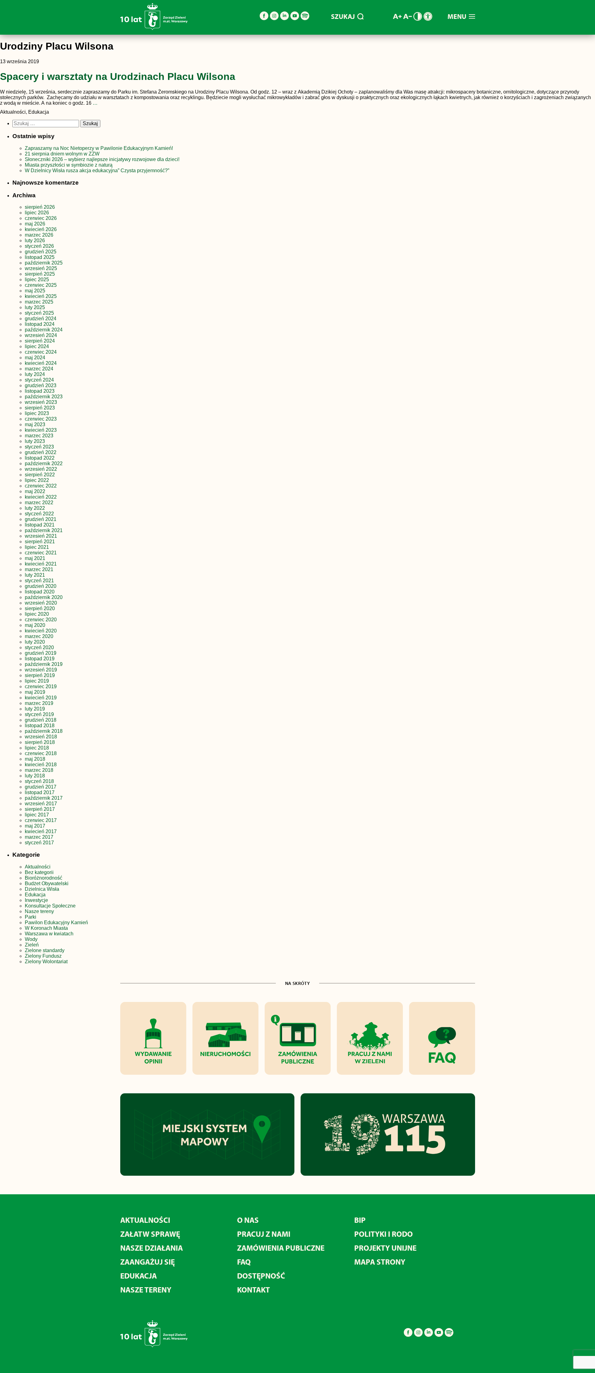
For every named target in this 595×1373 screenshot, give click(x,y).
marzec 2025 (39, 301)
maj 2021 (35, 558)
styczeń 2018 (39, 781)
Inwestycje (36, 900)
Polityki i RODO (383, 1234)
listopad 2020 (40, 591)
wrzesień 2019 (41, 669)
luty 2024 (35, 374)
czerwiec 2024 (41, 352)
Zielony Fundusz (43, 956)
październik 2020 (44, 597)
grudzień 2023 (40, 385)
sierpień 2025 (40, 274)
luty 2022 (35, 508)
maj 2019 (35, 692)
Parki (30, 917)
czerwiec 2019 (41, 686)
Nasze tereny (39, 911)
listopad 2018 (40, 725)
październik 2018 (44, 731)
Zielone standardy (44, 950)
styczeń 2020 (39, 647)
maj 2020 (35, 625)
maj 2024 (35, 357)
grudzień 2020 (40, 586)
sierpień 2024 (40, 340)
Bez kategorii (39, 872)
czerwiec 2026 (41, 218)
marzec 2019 (39, 703)
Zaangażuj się (147, 1261)
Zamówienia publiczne (280, 1248)
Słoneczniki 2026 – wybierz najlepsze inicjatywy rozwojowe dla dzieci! (102, 159)
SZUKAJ (343, 16)
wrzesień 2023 (41, 402)
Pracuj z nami (263, 1234)
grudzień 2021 (40, 519)
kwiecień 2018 (41, 764)
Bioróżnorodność (43, 878)
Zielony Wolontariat (46, 961)
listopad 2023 (40, 391)
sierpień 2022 (40, 474)
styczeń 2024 (39, 380)
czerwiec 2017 (41, 820)
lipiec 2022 (37, 480)
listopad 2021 (40, 524)
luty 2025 (35, 307)
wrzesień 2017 (41, 803)
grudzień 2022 (40, 452)
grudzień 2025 (40, 251)
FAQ (244, 1261)
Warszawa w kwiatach (49, 933)
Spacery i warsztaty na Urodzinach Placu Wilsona (117, 76)
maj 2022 (35, 491)
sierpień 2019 (40, 675)
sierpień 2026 (40, 207)
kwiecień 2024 (41, 363)
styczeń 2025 (39, 313)
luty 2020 (35, 642)
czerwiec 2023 (41, 419)
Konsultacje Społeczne (50, 905)
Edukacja (35, 894)
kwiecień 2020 (41, 630)
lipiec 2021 (37, 547)
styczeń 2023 (39, 446)
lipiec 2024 (37, 346)
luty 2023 (35, 441)
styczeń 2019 (39, 714)
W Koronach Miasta (46, 928)
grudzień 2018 (40, 720)
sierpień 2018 (40, 742)
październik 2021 (44, 530)
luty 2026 (35, 240)
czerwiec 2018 (41, 753)
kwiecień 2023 (41, 430)
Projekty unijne (385, 1248)
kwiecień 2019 (41, 697)
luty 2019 (35, 708)
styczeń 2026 (39, 246)
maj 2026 (35, 223)
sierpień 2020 (40, 608)
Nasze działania (151, 1248)
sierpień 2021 (40, 541)
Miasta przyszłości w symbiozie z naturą (68, 165)
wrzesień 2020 (41, 603)
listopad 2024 (40, 324)
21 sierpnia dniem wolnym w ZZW (62, 153)
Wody (31, 939)
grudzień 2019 (40, 653)
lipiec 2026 (37, 212)
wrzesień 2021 (41, 536)
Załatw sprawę (150, 1234)
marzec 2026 (39, 235)
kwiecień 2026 (41, 229)
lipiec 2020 (37, 614)
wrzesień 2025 (41, 268)
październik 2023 (44, 396)
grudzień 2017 (40, 786)
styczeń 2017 (39, 842)
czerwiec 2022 (41, 485)
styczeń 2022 (39, 513)
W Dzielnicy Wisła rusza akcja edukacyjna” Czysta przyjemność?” (97, 170)
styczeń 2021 (39, 580)
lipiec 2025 (37, 279)
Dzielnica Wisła (42, 889)
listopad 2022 (40, 458)
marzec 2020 (39, 636)
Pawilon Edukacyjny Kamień (56, 922)
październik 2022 (44, 463)
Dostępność (261, 1275)
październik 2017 (44, 798)
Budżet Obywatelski (46, 883)
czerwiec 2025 (41, 285)
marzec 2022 (39, 502)
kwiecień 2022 (41, 497)
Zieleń (32, 944)
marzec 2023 (39, 435)
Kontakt (253, 1289)
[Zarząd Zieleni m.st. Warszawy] (153, 28)
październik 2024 (44, 329)
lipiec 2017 (37, 814)
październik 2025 (44, 262)
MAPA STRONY (379, 1261)
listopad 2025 (40, 257)
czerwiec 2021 (41, 552)
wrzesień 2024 (41, 335)
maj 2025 (35, 290)
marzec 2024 (39, 368)
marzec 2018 (39, 770)
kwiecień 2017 (41, 831)
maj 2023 (35, 424)
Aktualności (38, 866)
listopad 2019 (40, 658)
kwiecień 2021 (41, 563)
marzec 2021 (39, 569)
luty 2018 (35, 775)
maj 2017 (35, 826)
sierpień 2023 (40, 407)
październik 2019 (44, 664)
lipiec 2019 (37, 681)
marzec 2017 (39, 837)
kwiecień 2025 (41, 296)
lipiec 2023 (37, 413)
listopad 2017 (40, 792)
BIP (360, 1220)
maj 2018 (35, 759)
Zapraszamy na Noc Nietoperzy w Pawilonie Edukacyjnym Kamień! (99, 148)
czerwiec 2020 (41, 619)
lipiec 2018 (37, 747)
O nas (248, 1220)
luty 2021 (35, 575)
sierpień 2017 (40, 809)
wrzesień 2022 (41, 469)
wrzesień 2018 (41, 736)
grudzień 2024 (40, 318)
